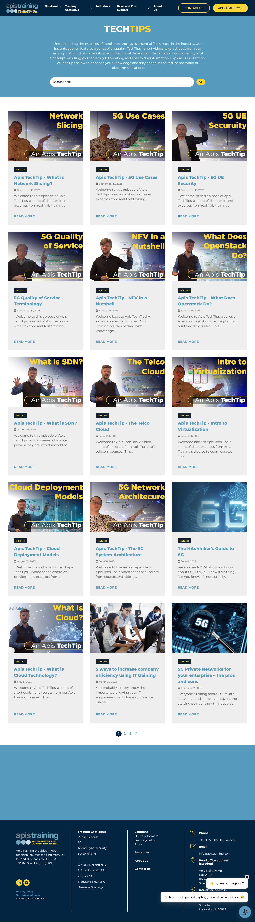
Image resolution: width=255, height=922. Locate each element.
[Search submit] (200, 82)
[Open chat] (245, 912)
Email (203, 846)
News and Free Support (127, 8)
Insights (21, 169)
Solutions (51, 6)
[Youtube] (26, 882)
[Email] (193, 846)
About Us (158, 8)
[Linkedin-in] (19, 882)
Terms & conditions (28, 895)
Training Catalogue (72, 8)
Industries (103, 6)
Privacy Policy (24, 891)
